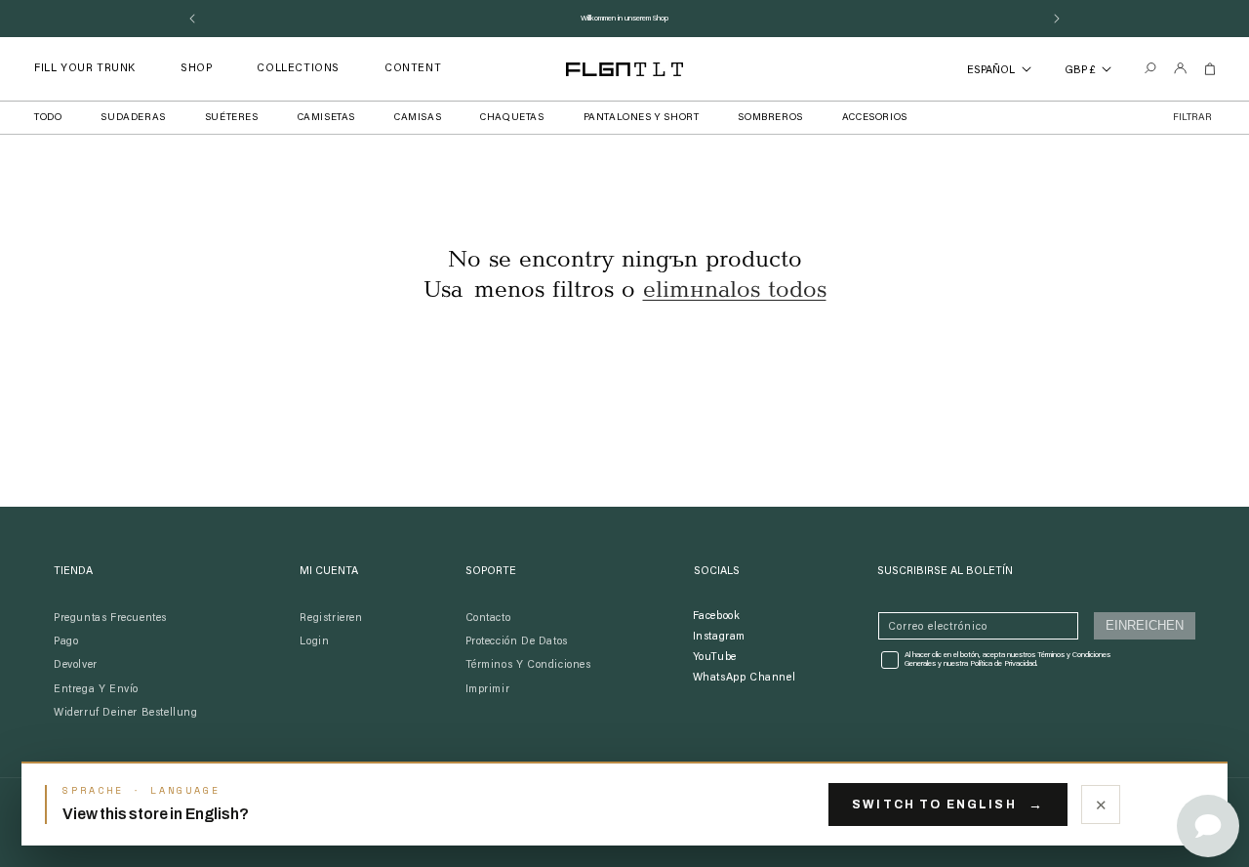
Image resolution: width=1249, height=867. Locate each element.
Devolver (76, 665)
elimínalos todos (734, 290)
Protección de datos (516, 642)
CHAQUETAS (512, 118)
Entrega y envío (96, 689)
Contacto (488, 618)
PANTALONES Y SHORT (642, 118)
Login (314, 642)
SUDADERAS (133, 118)
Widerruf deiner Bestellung (126, 713)
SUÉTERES (232, 118)
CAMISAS (417, 118)
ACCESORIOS (874, 118)
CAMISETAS (326, 118)
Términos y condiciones (528, 665)
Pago (66, 642)
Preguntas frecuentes (110, 618)
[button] (196, 69)
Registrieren (331, 618)
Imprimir (487, 689)
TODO (47, 118)
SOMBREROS (770, 118)
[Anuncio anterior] (192, 18)
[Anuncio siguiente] (1056, 18)
